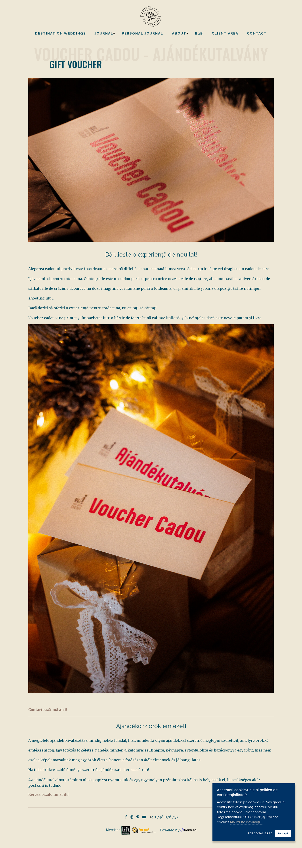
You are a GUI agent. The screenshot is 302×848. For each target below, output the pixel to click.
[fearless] (125, 830)
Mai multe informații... (246, 822)
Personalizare (260, 833)
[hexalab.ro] (188, 830)
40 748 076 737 (164, 817)
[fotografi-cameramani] (143, 830)
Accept (283, 833)
